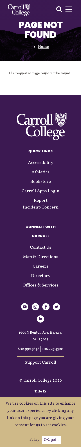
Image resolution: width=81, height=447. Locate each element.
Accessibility (40, 163)
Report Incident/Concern (40, 204)
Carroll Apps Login (40, 191)
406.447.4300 (52, 349)
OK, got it (51, 440)
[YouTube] (24, 309)
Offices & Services (40, 285)
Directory (40, 276)
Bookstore (40, 182)
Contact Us (40, 247)
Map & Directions (40, 257)
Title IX (40, 391)
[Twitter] (56, 309)
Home (43, 46)
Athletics (41, 172)
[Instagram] (35, 309)
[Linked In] (40, 322)
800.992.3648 (28, 349)
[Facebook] (46, 309)
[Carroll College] (19, 10)
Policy (34, 440)
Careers (40, 266)
